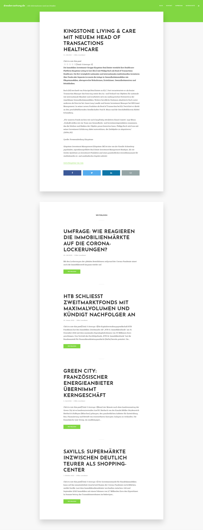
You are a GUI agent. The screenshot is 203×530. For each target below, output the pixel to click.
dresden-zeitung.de (14, 6)
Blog (161, 5)
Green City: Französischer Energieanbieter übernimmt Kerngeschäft (88, 383)
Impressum (179, 5)
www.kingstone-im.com (73, 163)
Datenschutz (190, 5)
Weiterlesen (72, 271)
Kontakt (169, 5)
